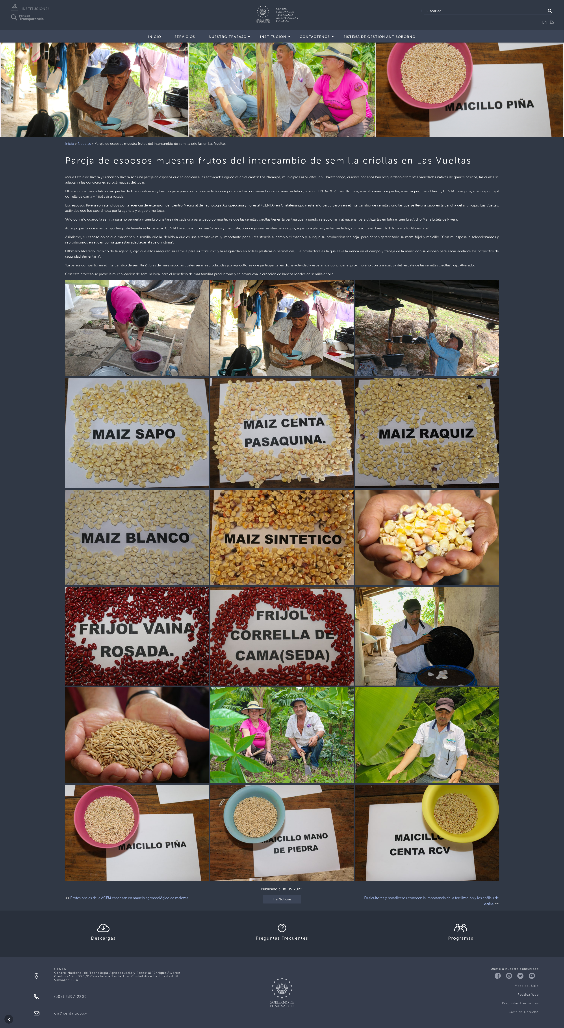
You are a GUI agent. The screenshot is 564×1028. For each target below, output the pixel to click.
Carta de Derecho (524, 1012)
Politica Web (528, 994)
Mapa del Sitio (527, 986)
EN (544, 22)
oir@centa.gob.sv (70, 1013)
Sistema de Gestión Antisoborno (379, 37)
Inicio (154, 37)
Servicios (184, 37)
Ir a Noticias (282, 899)
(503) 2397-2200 (70, 997)
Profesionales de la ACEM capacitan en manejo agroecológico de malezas (129, 898)
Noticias (84, 143)
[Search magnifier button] (550, 11)
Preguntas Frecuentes (520, 1003)
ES (552, 22)
